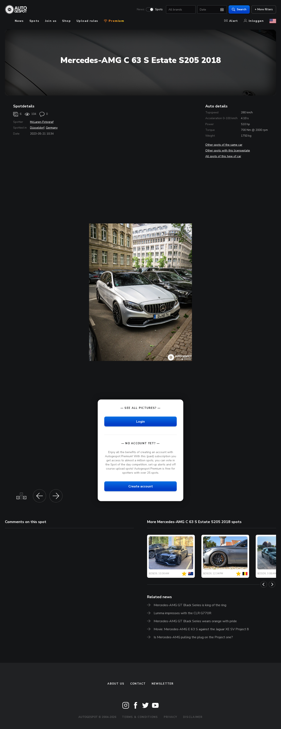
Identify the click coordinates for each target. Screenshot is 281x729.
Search (241, 9)
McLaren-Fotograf (41, 122)
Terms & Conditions (140, 717)
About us (115, 684)
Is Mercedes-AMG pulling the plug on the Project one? (193, 637)
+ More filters (264, 9)
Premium (116, 21)
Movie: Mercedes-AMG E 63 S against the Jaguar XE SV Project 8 (201, 629)
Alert (233, 21)
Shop (66, 21)
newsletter (163, 684)
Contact (138, 684)
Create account (140, 486)
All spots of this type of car (223, 156)
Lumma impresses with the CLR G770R (182, 613)
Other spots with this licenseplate (227, 150)
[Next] (272, 584)
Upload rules (87, 21)
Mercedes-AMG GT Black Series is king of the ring (190, 605)
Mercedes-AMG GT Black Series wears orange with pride (195, 621)
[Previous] (264, 584)
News (140, 9)
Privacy (170, 717)
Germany (52, 128)
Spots (159, 9)
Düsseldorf (37, 128)
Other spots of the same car (223, 145)
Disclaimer (193, 717)
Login (140, 421)
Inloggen (256, 21)
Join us (51, 21)
